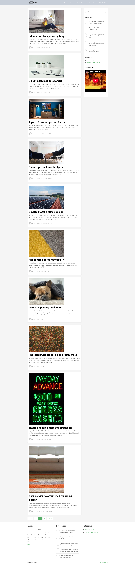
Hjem (64, 2)
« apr (28, 544)
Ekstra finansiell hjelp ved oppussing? (51, 427)
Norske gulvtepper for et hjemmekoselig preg (95, 50)
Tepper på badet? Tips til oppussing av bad (95, 28)
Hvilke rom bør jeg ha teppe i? (46, 259)
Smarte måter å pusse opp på (46, 212)
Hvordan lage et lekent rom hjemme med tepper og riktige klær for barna (96, 43)
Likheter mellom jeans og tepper (48, 36)
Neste (50, 518)
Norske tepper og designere (45, 307)
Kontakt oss (102, 2)
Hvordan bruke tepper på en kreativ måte (53, 354)
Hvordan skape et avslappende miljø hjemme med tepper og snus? (96, 35)
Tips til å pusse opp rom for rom (47, 122)
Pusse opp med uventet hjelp (46, 167)
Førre (30, 518)
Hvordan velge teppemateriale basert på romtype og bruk (96, 22)
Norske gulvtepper (91, 2)
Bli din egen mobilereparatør (45, 81)
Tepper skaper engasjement (76, 2)
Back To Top (103, 562)
